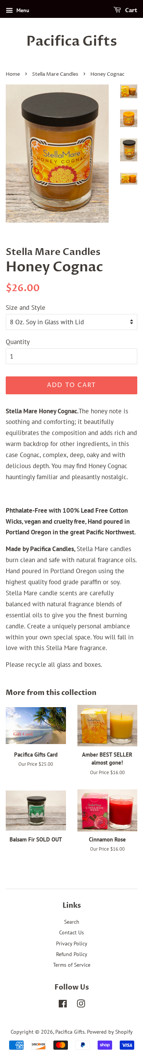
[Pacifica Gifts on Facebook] (62, 1005)
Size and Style (25, 307)
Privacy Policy (71, 943)
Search (71, 921)
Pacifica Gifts (71, 41)
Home (13, 74)
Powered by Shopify (110, 1031)
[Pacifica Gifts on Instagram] (81, 1005)
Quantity (18, 342)
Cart (130, 10)
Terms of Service (71, 964)
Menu (22, 10)
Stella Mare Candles (55, 74)
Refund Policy (71, 954)
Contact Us (71, 932)
